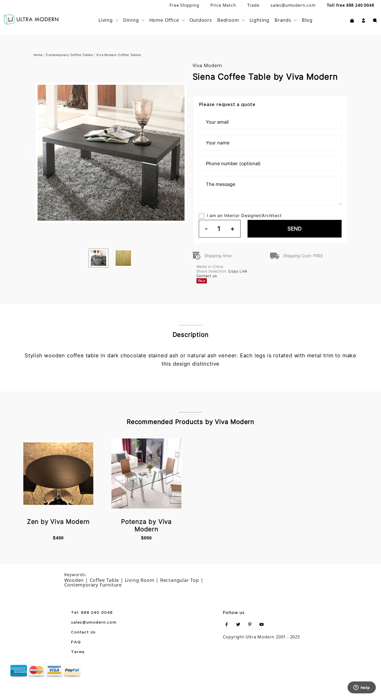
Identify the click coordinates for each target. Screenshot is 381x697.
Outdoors (200, 20)
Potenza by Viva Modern (146, 525)
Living (105, 20)
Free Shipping (184, 5)
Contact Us (83, 632)
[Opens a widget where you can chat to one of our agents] (361, 687)
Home (38, 55)
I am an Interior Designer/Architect (244, 215)
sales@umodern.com (293, 5)
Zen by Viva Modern (58, 521)
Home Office (164, 20)
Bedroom (228, 20)
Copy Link (237, 271)
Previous (29, 152)
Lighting (259, 20)
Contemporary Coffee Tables (69, 55)
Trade (253, 5)
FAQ (76, 642)
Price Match (223, 5)
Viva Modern (207, 65)
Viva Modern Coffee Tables (118, 55)
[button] (363, 20)
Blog (307, 20)
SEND (294, 229)
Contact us (206, 276)
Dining (131, 20)
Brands (282, 20)
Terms (78, 652)
